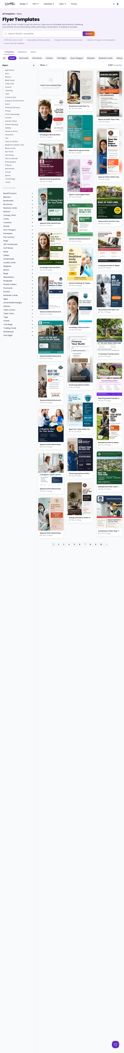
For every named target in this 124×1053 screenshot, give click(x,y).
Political (8, 165)
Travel (7, 182)
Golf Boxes (8, 248)
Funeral (8, 117)
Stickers (6, 306)
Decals (6, 226)
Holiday (8, 128)
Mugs (5, 273)
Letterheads (8, 259)
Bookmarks (8, 200)
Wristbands (8, 331)
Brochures (37, 58)
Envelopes (7, 233)
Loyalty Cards (9, 262)
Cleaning (9, 90)
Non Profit (9, 151)
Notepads (7, 281)
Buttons (6, 211)
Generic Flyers (11, 121)
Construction (10, 97)
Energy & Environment (14, 100)
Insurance (9, 134)
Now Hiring (9, 155)
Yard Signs (61, 58)
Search (88, 34)
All (4, 58)
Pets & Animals (11, 158)
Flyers (12, 58)
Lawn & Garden (11, 141)
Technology (10, 179)
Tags (5, 317)
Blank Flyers (10, 80)
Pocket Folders (9, 284)
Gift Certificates (10, 244)
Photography (10, 162)
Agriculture (9, 70)
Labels (6, 255)
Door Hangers (77, 58)
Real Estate (9, 168)
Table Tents (8, 313)
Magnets (7, 266)
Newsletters (8, 277)
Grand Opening (11, 124)
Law (6, 138)
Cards (6, 219)
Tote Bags (7, 324)
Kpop (5, 251)
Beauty (8, 77)
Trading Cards (9, 328)
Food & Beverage (12, 114)
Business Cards (105, 58)
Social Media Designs (12, 302)
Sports (7, 175)
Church (8, 87)
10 (101, 544)
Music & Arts (10, 148)
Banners (91, 58)
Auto (7, 73)
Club (7, 94)
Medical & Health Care (14, 145)
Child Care (9, 84)
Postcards (23, 58)
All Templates (8, 14)
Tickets (6, 321)
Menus (6, 270)
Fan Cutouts (8, 237)
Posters (49, 58)
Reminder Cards (10, 295)
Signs (5, 299)
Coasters (7, 222)
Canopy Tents (9, 215)
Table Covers (9, 310)
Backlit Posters (9, 193)
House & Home (11, 131)
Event (7, 104)
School (8, 172)
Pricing (74, 4)
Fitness (8, 111)
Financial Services (12, 107)
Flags (5, 241)
